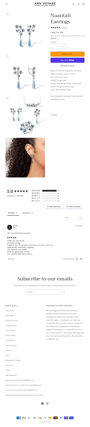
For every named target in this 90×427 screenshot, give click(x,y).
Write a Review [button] (75, 207)
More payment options (67, 65)
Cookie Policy (10, 340)
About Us (8, 350)
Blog (7, 355)
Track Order (9, 311)
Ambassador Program (13, 360)
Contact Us (9, 365)
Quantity (53, 42)
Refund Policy (10, 330)
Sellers (7, 370)
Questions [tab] (26, 213)
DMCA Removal (11, 375)
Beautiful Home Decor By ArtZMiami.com (20, 380)
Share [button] (55, 115)
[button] (6, 4)
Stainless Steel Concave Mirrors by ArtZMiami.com (23, 385)
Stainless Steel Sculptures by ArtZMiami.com (21, 390)
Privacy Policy (10, 335)
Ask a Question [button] (55, 207)
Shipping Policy (10, 325)
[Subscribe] (62, 292)
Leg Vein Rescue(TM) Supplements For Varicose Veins (24, 395)
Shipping (53, 38)
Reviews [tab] (11, 213)
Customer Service (11, 321)
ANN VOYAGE (47, 422)
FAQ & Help (9, 315)
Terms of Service (11, 345)
